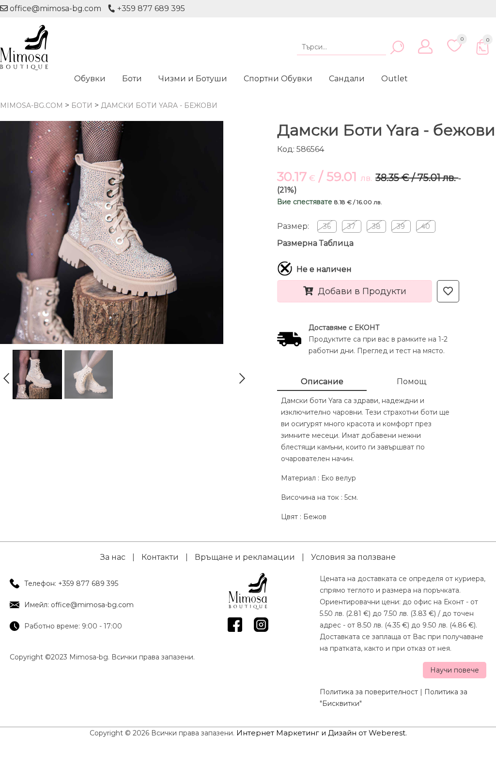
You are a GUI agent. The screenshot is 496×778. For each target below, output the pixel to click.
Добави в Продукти (362, 291)
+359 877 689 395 (150, 8)
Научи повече (454, 670)
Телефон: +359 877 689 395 (71, 583)
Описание (322, 381)
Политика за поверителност (369, 692)
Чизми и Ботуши (192, 78)
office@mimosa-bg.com (54, 8)
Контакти (160, 557)
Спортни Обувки (278, 78)
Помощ (411, 381)
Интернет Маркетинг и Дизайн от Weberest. (321, 732)
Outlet (394, 78)
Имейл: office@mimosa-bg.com (79, 604)
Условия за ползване (353, 557)
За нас (112, 557)
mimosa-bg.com (31, 105)
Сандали (347, 78)
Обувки (90, 78)
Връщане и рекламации (245, 557)
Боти (132, 78)
